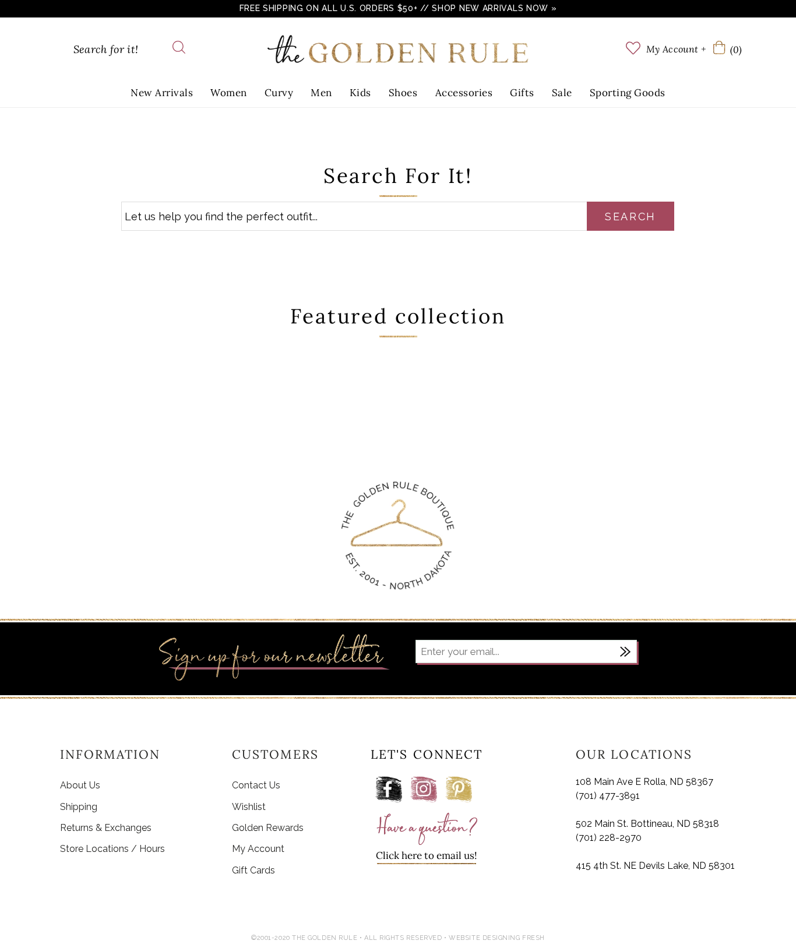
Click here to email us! (426, 855)
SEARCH (630, 216)
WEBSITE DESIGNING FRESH (497, 938)
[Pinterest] (458, 789)
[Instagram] (423, 789)
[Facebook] (388, 789)
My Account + (676, 49)
